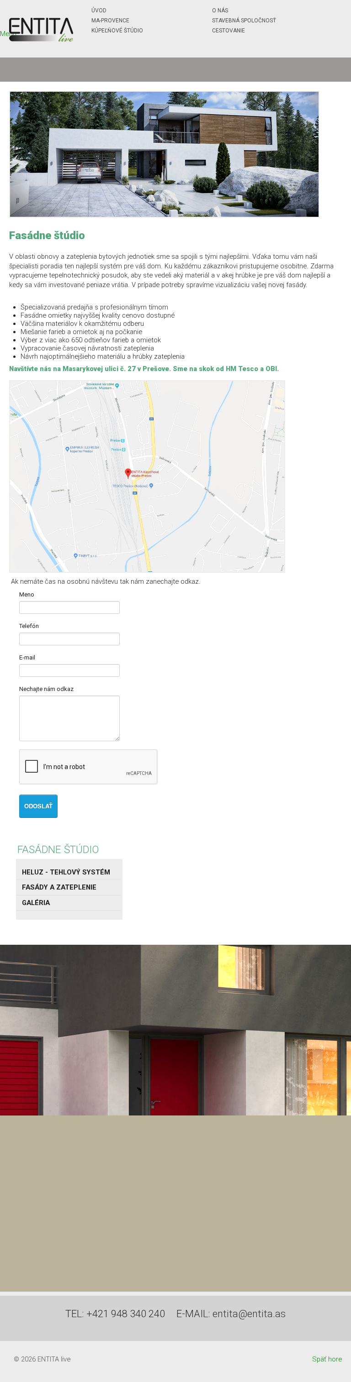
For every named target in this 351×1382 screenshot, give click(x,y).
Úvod (98, 10)
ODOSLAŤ (38, 805)
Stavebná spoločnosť (244, 20)
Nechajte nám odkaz (46, 689)
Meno (26, 594)
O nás (220, 10)
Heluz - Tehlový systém (66, 872)
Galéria (36, 903)
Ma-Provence (110, 20)
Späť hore (327, 1359)
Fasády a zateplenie (59, 887)
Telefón (29, 626)
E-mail (27, 657)
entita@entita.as (249, 1313)
